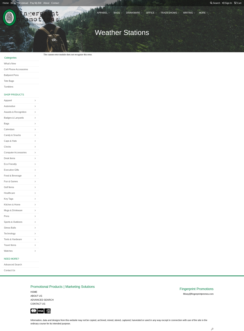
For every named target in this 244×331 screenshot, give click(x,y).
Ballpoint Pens (11, 75)
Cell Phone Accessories (16, 69)
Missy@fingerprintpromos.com (198, 294)
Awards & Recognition (15, 112)
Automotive (9, 106)
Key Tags (8, 199)
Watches (8, 251)
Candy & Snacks (12, 135)
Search (216, 3)
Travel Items (10, 245)
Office (150, 13)
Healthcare (9, 193)
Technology (10, 233)
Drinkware (133, 13)
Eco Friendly (10, 164)
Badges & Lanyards (14, 118)
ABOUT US (36, 296)
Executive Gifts (11, 170)
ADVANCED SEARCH (42, 300)
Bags (117, 13)
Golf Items (9, 187)
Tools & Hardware (13, 239)
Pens (6, 216)
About (46, 3)
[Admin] (212, 329)
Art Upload (22, 3)
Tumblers (8, 87)
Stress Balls (10, 228)
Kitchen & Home (12, 204)
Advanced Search (13, 264)
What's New (10, 63)
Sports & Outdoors (13, 222)
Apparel (102, 13)
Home (6, 3)
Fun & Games (11, 181)
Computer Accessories (15, 152)
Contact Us (9, 270)
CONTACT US (37, 304)
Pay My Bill (35, 3)
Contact (55, 3)
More (202, 13)
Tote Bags (9, 81)
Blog (13, 3)
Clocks (7, 147)
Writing (188, 13)
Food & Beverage (13, 175)
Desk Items (9, 158)
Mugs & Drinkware (13, 210)
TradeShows (169, 13)
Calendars (9, 129)
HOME (33, 292)
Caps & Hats (10, 141)
